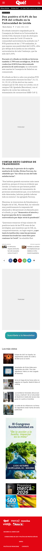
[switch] (34, 278)
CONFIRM (13, 311)
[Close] (38, 236)
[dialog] (21, 275)
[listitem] (21, 272)
